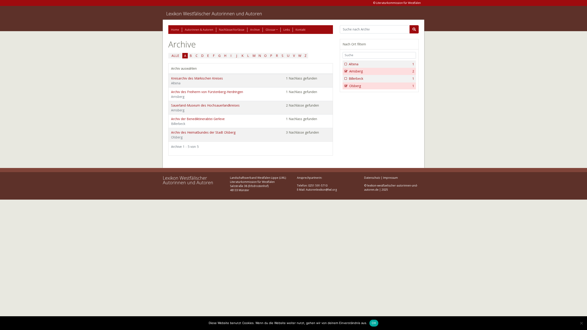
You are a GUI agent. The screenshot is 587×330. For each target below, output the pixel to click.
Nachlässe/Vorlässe (231, 30)
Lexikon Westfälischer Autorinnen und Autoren (214, 14)
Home (175, 30)
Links (286, 30)
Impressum (390, 178)
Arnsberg (381, 71)
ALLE (175, 55)
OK (374, 323)
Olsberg (381, 86)
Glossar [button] (271, 30)
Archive (255, 30)
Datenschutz (372, 178)
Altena (381, 64)
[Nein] (581, 323)
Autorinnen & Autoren (199, 30)
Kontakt (300, 30)
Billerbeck (381, 78)
